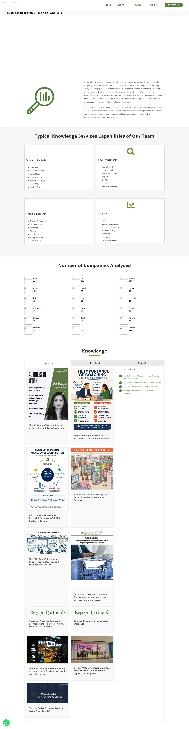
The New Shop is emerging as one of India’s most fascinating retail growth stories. (47, 671)
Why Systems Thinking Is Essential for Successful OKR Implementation (44, 518)
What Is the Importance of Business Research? (140, 386)
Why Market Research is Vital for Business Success (142, 383)
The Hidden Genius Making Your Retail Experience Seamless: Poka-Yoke (91, 497)
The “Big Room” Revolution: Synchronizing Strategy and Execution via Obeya (44, 562)
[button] (6, 722)
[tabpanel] (94, 544)
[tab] (48, 363)
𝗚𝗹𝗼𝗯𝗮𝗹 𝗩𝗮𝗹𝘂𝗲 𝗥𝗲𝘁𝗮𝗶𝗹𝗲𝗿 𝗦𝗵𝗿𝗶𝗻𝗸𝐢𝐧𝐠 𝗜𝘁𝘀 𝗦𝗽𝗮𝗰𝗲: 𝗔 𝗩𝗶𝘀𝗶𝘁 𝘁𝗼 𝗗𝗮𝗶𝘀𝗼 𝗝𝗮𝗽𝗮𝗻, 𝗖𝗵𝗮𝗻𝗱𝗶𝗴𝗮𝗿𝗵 (92, 671)
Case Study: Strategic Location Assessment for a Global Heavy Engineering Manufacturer (91, 597)
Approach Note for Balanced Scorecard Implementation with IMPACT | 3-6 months (46, 624)
